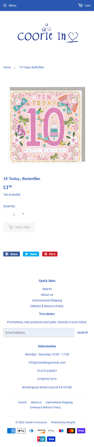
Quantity (9, 206)
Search (47, 289)
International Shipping (47, 300)
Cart (87, 5)
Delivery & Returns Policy (47, 306)
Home (7, 67)
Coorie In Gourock (36, 422)
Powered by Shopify (63, 422)
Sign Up (82, 332)
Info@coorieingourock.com (47, 362)
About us (47, 294)
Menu (12, 5)
